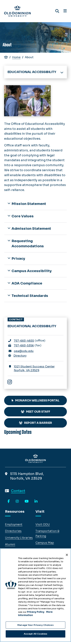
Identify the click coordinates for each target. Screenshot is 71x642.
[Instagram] (11, 382)
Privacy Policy (35, 611)
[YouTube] (27, 501)
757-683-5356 (24, 345)
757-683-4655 (24, 341)
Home (16, 57)
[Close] (67, 555)
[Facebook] (9, 501)
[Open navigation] (65, 11)
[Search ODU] (57, 11)
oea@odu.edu (24, 351)
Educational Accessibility (32, 72)
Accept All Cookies (35, 633)
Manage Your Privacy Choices (35, 625)
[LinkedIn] (36, 501)
